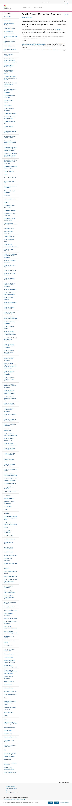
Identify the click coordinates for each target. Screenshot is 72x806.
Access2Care (7, 20)
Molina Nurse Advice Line (10, 610)
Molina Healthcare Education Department (9, 591)
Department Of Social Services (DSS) (9, 219)
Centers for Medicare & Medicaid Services (9, 117)
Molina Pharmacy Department (8, 614)
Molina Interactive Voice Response (10, 603)
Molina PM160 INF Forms (10, 618)
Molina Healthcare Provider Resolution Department (9, 597)
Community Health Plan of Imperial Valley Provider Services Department (10, 155)
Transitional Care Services (10, 737)
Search (67, 4)
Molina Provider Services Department (10, 622)
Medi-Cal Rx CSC (8, 552)
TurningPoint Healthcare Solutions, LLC (10, 746)
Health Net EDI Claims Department (9, 266)
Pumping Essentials (9, 681)
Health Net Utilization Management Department (10, 474)
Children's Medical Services (8, 127)
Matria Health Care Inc (9, 539)
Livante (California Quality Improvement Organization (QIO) (10, 518)
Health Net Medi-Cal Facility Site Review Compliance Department (10, 333)
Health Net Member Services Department (9, 404)
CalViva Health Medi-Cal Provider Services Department (10, 91)
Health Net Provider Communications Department (9, 409)
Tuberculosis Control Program (9, 741)
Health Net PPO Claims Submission (10, 425)
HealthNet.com (46, 2)
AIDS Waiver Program (9, 28)
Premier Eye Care (8, 657)
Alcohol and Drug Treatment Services (9, 32)
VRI (5, 750)
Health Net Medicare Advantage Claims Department (9, 373)
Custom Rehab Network (10, 178)
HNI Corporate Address (10, 491)
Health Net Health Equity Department (10, 303)
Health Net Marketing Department (9, 322)
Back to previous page (27, 17)
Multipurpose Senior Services (9, 637)
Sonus (5, 719)
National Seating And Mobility (9, 641)
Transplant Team (8, 733)
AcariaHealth (7, 16)
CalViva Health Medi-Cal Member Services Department (10, 84)
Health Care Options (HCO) (9, 240)
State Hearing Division (9, 727)
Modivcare (6, 568)
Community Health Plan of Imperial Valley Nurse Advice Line (10, 162)
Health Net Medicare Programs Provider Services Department (9, 392)
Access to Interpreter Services (9, 24)
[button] (64, 803)
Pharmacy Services (9, 654)
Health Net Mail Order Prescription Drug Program (10, 317)
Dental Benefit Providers (10, 199)
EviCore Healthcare (9, 228)
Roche (5, 698)
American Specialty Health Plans (10, 37)
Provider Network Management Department (10, 666)
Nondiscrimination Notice (11, 788)
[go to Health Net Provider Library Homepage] (7, 7)
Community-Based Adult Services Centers (10, 137)
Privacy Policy (9, 790)
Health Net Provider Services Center (9, 439)
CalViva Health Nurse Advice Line (9, 96)
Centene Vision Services (10, 113)
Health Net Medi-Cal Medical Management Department (9, 346)
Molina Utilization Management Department (10, 632)
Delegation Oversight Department (9, 191)
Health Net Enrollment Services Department (9, 279)
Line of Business (37, 7)
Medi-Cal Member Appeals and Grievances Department (10, 339)
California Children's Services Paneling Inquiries (9, 72)
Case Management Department (9, 109)
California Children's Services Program (9, 66)
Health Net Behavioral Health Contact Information (52, 50)
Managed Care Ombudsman (7, 531)
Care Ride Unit (7, 105)
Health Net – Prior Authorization (8, 429)
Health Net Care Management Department (10, 245)
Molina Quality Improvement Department (10, 627)
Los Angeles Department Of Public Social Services (10, 523)
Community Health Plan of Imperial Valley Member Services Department (10, 149)
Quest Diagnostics (8, 684)
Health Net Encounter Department (9, 274)
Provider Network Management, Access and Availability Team (10, 672)
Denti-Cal (6, 202)
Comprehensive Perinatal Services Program (10, 167)
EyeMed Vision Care (9, 236)
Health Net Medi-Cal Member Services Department (9, 352)
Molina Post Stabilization (10, 772)
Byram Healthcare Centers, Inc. (8, 55)
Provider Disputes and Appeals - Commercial (9, 661)
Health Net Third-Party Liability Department (9, 454)
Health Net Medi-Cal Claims (9, 327)
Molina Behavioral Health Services (10, 572)
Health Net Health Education (8, 298)
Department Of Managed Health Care (10, 214)
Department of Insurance (10, 210)
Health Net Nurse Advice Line (10, 415)
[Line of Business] (43, 8)
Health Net (59, 43)
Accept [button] (56, 802)
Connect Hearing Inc (9, 171)
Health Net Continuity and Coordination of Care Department (10, 256)
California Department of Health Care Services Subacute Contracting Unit (10, 60)
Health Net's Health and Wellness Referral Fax (10, 293)
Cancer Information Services (9, 101)
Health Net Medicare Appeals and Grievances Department (10, 386)
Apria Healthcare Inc (9, 46)
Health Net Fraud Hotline (10, 289)
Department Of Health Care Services (9, 206)
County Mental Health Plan (9, 182)
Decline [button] (50, 802)
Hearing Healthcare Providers (9, 487)
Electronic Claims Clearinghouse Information (10, 224)
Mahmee (6, 527)
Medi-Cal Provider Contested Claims (8, 548)
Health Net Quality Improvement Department (10, 444)
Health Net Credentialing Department (10, 261)
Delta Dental (7, 195)
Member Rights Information (8, 559)
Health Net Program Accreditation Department (10, 434)
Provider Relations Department (8, 677)
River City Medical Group (10, 694)
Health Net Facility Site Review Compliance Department (9, 285)
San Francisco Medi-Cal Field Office (10, 708)
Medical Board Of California (8, 543)
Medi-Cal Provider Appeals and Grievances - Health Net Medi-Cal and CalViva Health (10, 366)
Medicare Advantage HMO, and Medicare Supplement (36, 31)
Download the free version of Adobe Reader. (14, 799)
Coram (5, 174)
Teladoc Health (8, 730)
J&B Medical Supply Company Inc (9, 502)
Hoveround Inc (7, 495)
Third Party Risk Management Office (9, 768)
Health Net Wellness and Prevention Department (10, 479)
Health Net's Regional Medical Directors (9, 449)
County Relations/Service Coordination (10, 186)
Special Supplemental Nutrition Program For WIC (10, 723)
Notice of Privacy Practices (12, 792)
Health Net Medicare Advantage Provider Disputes (9, 379)
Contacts (7, 13)
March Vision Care (8, 535)
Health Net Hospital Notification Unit (9, 308)
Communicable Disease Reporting (10, 132)
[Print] (65, 14)
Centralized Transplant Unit (9, 122)
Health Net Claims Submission (8, 250)
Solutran (6, 715)
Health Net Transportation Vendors (10, 470)
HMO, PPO (59, 29)
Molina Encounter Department (8, 587)
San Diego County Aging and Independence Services (10, 703)
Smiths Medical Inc (8, 712)
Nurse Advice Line (8, 645)
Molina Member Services (10, 607)
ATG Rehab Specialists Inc (10, 50)
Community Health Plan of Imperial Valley (35, 44)
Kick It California (8, 506)
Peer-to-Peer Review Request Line (9, 650)
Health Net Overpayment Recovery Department (10, 420)
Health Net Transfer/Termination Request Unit (9, 459)
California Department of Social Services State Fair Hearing (10, 78)
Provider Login (26, 7)
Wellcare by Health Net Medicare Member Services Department (10, 755)
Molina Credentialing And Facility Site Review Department (10, 581)
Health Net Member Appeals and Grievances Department (10, 398)
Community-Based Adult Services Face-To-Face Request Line (10, 142)
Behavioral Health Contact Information (10, 763)
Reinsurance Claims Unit (10, 691)
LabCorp (6, 509)
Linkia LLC (6, 513)
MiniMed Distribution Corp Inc (10, 564)
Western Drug (7, 759)
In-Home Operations (9, 498)
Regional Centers (8, 688)
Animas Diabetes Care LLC (9, 42)
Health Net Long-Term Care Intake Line (9, 313)
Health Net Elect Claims (10, 270)
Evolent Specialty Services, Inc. (8, 232)
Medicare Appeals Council (10, 555)
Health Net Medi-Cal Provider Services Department (9, 358)
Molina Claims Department (10, 576)
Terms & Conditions (10, 786)
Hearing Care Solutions (10, 483)
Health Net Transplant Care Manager (9, 465)
